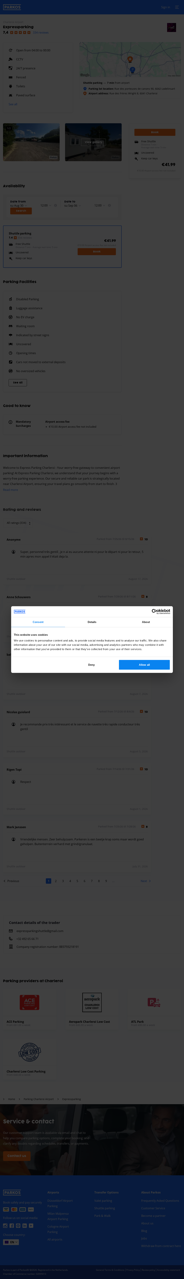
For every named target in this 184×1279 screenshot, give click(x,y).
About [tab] (146, 622)
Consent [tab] (38, 622)
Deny (91, 664)
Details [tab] (92, 622)
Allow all (144, 664)
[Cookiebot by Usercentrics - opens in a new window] (154, 611)
